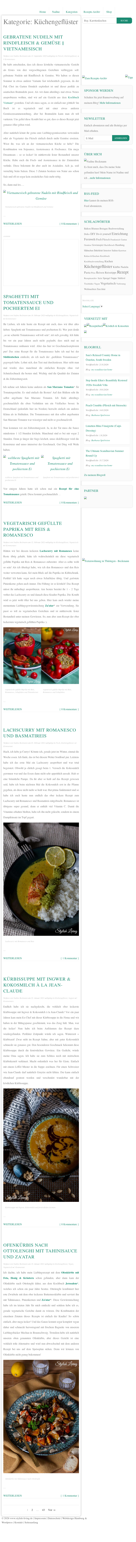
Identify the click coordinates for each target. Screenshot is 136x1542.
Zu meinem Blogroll (94, 475)
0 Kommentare (9, 59)
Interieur (98, 250)
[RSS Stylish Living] (118, 199)
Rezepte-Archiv (92, 11)
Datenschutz (54, 1518)
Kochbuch (105, 255)
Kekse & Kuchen (92, 255)
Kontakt (18, 1522)
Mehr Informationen (110, 102)
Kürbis (116, 267)
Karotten (122, 250)
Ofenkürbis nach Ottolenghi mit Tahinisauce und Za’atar (40, 1251)
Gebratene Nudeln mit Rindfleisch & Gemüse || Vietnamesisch (33, 43)
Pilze (93, 272)
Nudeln (124, 267)
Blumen (95, 228)
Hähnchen (88, 250)
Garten (124, 239)
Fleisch (60, 56)
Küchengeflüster (70, 56)
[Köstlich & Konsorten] (116, 325)
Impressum (40, 1518)
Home (42, 11)
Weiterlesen (12, 223)
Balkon (87, 228)
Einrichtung (120, 233)
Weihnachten (90, 289)
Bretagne (104, 228)
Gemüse (87, 245)
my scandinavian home (101, 369)
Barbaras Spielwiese (100, 415)
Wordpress (7, 1522)
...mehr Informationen (99, 178)
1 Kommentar (19, 1267)
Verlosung (121, 283)
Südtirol (121, 278)
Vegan (70, 1264)
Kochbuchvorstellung (94, 261)
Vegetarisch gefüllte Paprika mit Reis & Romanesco (32, 529)
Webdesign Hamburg (73, 1518)
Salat (100, 278)
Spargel (106, 278)
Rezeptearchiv (90, 278)
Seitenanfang (31, 1522)
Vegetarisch (73, 315)
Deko (87, 234)
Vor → (51, 1509)
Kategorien (71, 11)
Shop (109, 11)
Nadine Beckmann (20, 56)
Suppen (71, 998)
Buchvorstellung (116, 228)
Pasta (87, 272)
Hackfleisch (109, 245)
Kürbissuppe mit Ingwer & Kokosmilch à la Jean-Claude (37, 985)
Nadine (56, 11)
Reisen (100, 272)
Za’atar (49, 605)
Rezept (123, 272)
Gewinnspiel (97, 245)
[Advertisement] (41, 261)
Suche (124, 20)
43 (43, 1509)
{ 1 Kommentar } (70, 958)
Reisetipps (110, 272)
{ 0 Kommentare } (69, 223)
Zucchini (101, 289)
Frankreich (115, 239)
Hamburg (119, 245)
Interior (107, 250)
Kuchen (108, 261)
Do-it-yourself (103, 234)
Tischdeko (89, 283)
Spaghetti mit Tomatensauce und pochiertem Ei (28, 302)
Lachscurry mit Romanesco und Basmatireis (39, 733)
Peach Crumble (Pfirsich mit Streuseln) (106, 405)
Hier (86, 200)
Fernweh (89, 239)
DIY (92, 234)
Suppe (114, 278)
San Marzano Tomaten (60, 387)
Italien (115, 250)
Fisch (58, 742)
